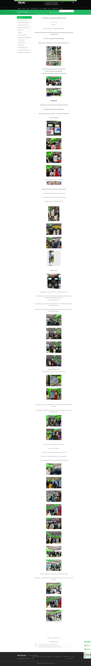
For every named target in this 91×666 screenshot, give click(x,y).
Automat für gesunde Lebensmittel (23, 22)
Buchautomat (20, 32)
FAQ (40, 8)
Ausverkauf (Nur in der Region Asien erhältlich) (24, 52)
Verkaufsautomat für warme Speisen (23, 27)
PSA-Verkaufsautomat (21, 42)
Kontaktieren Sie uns (55, 8)
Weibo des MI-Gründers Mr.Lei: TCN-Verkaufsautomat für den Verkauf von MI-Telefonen (50, 646)
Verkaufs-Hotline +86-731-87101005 (52, 2)
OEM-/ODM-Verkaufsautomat (22, 47)
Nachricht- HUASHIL (34, 8)
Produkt (23, 8)
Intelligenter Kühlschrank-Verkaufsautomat (24, 37)
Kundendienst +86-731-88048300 (51, 3)
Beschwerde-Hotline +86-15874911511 (52, 4)
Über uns (27, 8)
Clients (49, 8)
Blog (54, 663)
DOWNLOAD (44, 8)
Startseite (19, 8)
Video (61, 8)
